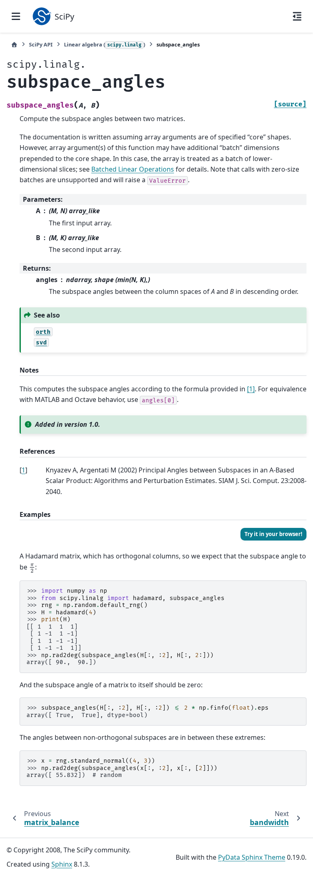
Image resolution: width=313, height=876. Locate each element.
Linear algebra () (104, 44)
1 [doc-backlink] (23, 470)
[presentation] (32, 568)
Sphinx (61, 864)
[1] (251, 388)
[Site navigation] (16, 16)
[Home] (14, 44)
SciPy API (41, 44)
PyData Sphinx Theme (251, 857)
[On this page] (297, 16)
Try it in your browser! (273, 534)
